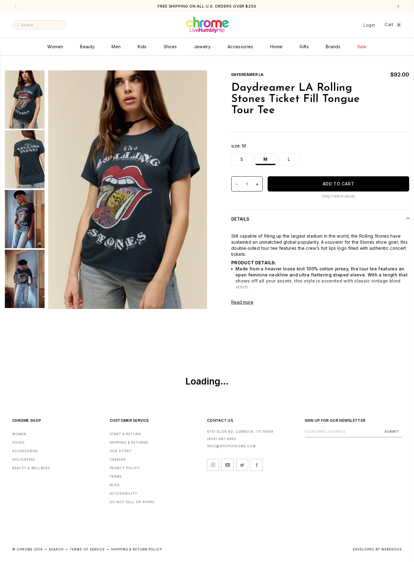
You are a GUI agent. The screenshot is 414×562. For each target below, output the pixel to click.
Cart (392, 24)
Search (56, 549)
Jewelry (202, 46)
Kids (142, 46)
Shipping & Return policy (136, 549)
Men (116, 46)
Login (369, 25)
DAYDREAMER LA (247, 74)
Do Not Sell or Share (132, 502)
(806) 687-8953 (221, 439)
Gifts (304, 46)
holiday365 (23, 459)
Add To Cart (338, 183)
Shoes (170, 46)
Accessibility (123, 493)
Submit (392, 431)
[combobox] (39, 24)
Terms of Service (87, 549)
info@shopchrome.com (231, 446)
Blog (115, 485)
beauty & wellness (31, 468)
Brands (333, 46)
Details (240, 219)
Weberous (391, 549)
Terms (116, 476)
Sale (361, 46)
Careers (118, 459)
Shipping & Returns (129, 442)
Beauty (87, 46)
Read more (242, 302)
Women (55, 46)
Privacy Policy (125, 468)
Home (276, 46)
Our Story (121, 451)
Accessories (240, 46)
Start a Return (125, 434)
